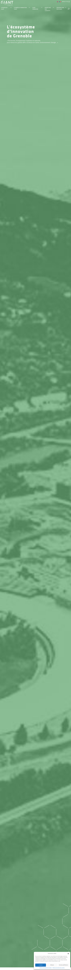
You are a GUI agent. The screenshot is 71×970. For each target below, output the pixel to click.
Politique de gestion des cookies (46, 967)
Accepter (41, 965)
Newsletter (65, 1)
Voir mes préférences (63, 965)
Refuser (52, 965)
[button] (68, 953)
